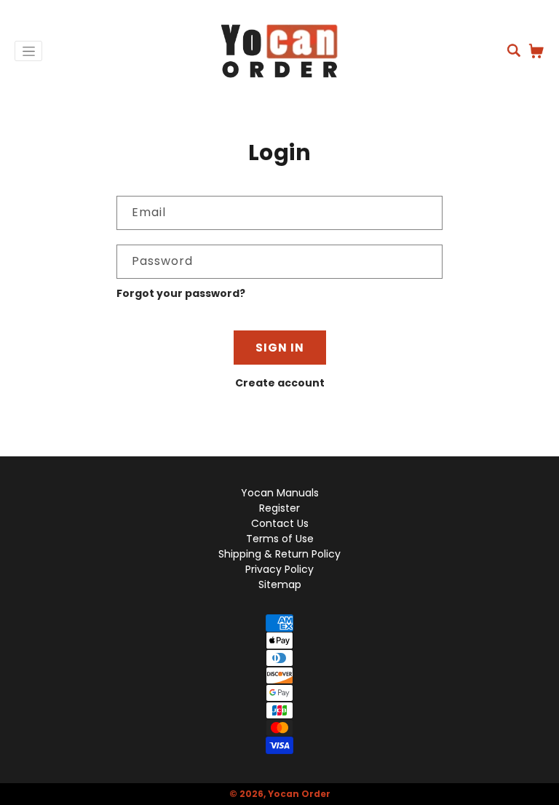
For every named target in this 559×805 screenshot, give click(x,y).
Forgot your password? (180, 293)
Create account (280, 383)
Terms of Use (280, 538)
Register (279, 508)
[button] (514, 50)
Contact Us (280, 523)
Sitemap (279, 584)
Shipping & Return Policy (279, 554)
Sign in (279, 347)
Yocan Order (299, 794)
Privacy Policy (279, 569)
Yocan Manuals (280, 492)
